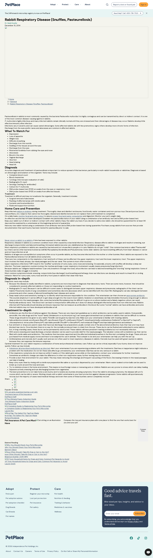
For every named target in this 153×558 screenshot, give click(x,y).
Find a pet (10, 494)
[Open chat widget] (148, 552)
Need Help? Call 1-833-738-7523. (126, 13)
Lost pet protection (38, 498)
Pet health (58, 494)
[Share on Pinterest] (15, 381)
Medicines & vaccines (63, 507)
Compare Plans (143, 430)
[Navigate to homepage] (14, 4)
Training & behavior (62, 503)
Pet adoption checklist (15, 503)
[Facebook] (131, 538)
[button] (54, 4)
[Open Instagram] (15, 384)
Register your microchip (39, 494)
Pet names (10, 516)
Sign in (143, 4)
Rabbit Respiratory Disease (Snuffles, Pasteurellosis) (31, 104)
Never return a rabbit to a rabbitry (19, 240)
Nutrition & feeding (62, 498)
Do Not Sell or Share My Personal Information (79, 551)
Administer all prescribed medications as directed (29, 348)
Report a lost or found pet (124, 4)
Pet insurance (35, 503)
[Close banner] (146, 13)
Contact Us (18, 551)
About (8, 551)
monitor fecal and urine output (31, 216)
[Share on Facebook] (15, 379)
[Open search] (107, 4)
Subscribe (139, 513)
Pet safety (34, 507)
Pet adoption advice (14, 498)
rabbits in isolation (24, 211)
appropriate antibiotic (135, 295)
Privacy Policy (133, 521)
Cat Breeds (10, 512)
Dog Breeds (10, 507)
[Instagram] (145, 538)
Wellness (57, 512)
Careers (28, 551)
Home (11, 99)
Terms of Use (109, 524)
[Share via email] (15, 387)
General (13, 101)
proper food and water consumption (67, 216)
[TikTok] (138, 538)
